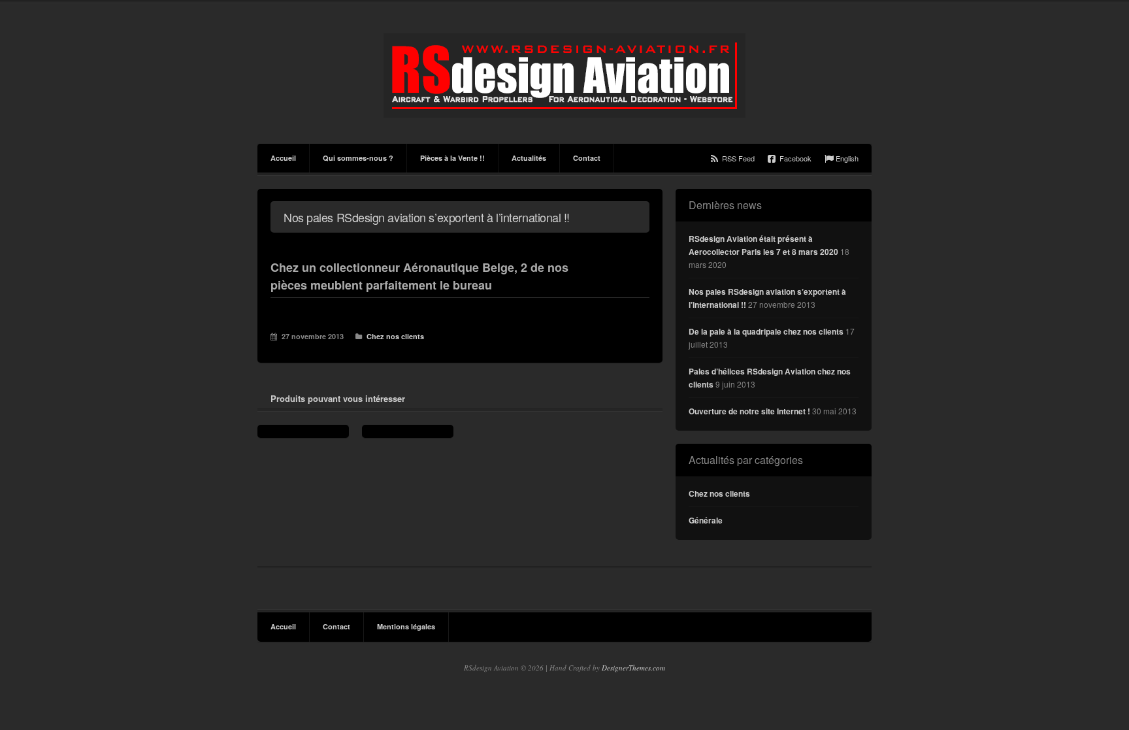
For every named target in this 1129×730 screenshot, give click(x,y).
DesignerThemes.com (633, 667)
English (847, 158)
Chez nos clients (395, 336)
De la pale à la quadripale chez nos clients (766, 331)
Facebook (795, 158)
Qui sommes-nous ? (358, 158)
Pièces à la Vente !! (452, 158)
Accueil (283, 158)
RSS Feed (738, 158)
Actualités (529, 158)
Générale (706, 520)
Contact (586, 158)
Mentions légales (406, 626)
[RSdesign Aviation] (564, 75)
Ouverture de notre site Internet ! (749, 411)
